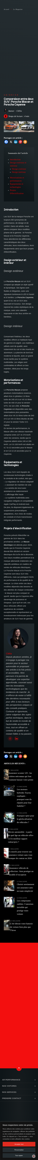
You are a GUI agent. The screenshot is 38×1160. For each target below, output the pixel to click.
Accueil (7, 9)
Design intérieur (19, 172)
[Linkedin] (16, 142)
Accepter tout (19, 1144)
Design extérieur (19, 169)
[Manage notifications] (33, 1156)
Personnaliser (19, 1150)
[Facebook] (6, 142)
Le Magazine (17, 9)
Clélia (19, 111)
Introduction (16, 159)
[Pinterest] (20, 142)
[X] (11, 142)
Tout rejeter (19, 1155)
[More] (25, 142)
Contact (19, 1019)
